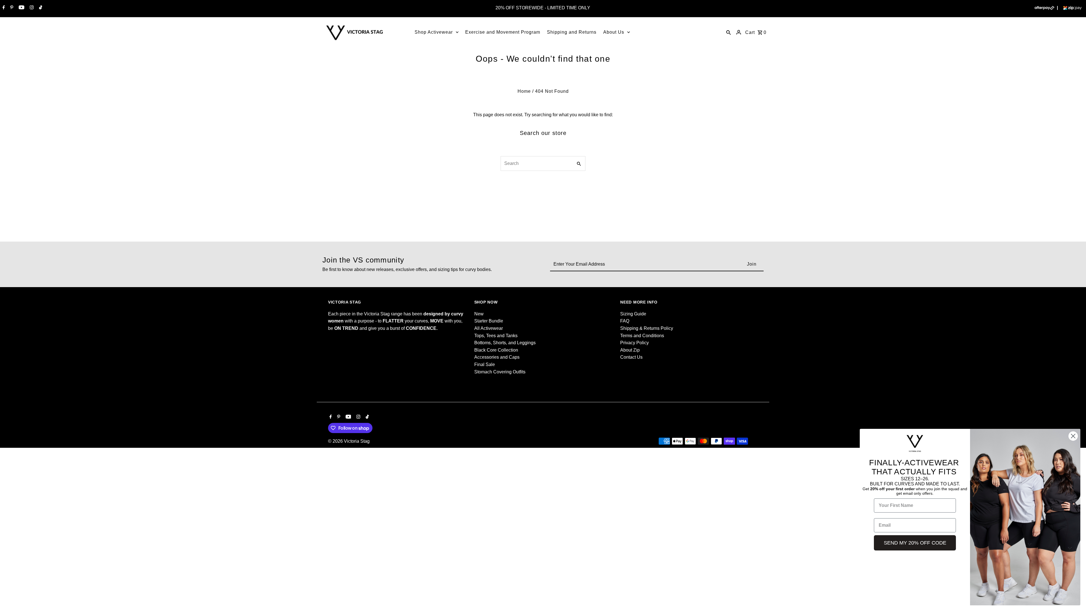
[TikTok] (40, 8)
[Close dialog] (1073, 436)
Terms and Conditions (642, 335)
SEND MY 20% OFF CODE (915, 543)
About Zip (630, 350)
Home (524, 91)
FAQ (624, 321)
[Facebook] (3, 8)
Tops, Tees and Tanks (496, 335)
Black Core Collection (496, 350)
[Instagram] (31, 8)
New (479, 313)
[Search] (728, 32)
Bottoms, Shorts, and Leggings (505, 342)
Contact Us (631, 357)
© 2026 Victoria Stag (349, 441)
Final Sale (484, 364)
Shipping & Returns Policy (646, 328)
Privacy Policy (634, 342)
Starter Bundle (488, 321)
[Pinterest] (11, 8)
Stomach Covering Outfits (499, 371)
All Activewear (488, 328)
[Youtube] (20, 8)
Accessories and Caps (497, 357)
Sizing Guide (633, 313)
